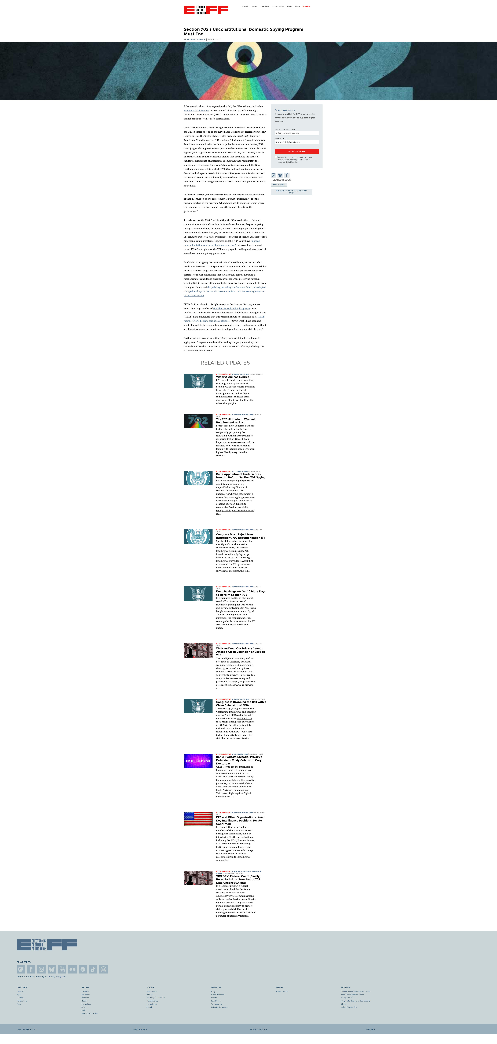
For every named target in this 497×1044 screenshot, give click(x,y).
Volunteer (86, 995)
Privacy (149, 995)
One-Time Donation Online (352, 995)
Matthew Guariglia (196, 39)
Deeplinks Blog (223, 374)
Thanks (370, 1029)
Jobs (84, 1007)
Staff (83, 1010)
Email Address (281, 138)
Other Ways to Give (349, 1007)
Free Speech (152, 991)
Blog (213, 991)
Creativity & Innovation (156, 998)
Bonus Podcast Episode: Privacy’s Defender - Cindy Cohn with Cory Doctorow (239, 760)
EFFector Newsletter (219, 1007)
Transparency (152, 1001)
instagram (41, 969)
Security (20, 998)
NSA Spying (279, 184)
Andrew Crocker (242, 871)
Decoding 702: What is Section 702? (291, 192)
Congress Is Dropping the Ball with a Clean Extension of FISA (241, 703)
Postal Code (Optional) (285, 129)
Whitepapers (216, 1004)
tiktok (93, 969)
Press (19, 1004)
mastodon (21, 969)
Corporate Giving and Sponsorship (355, 1001)
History (84, 1001)
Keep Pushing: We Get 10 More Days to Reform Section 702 (241, 593)
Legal (19, 995)
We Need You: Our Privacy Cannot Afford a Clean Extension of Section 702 (240, 652)
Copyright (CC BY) (27, 1029)
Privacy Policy (258, 1029)
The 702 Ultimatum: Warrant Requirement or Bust (235, 421)
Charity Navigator (56, 976)
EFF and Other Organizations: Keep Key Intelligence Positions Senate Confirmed (240, 820)
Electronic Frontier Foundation (206, 11)
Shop (297, 7)
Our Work (265, 7)
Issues (254, 7)
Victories (85, 998)
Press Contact (282, 991)
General (20, 991)
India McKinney (241, 374)
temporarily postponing (228, 432)
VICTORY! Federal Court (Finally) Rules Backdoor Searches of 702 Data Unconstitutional (238, 879)
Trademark (140, 1029)
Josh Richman (241, 471)
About (245, 7)
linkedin (83, 969)
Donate (306, 7)
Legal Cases (216, 1001)
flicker (72, 969)
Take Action (278, 7)
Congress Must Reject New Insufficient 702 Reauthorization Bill (240, 536)
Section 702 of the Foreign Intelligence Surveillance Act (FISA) (235, 721)
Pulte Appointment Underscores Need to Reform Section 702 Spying (240, 475)
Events (214, 998)
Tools (289, 7)
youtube (62, 969)
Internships (86, 1004)
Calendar (85, 991)
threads (103, 969)
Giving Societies (348, 998)
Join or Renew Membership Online (355, 991)
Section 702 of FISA (236, 439)
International (152, 1004)
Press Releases (217, 995)
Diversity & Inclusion (90, 1013)
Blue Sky (52, 969)
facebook (31, 969)
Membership (22, 1001)
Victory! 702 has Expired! (233, 377)
